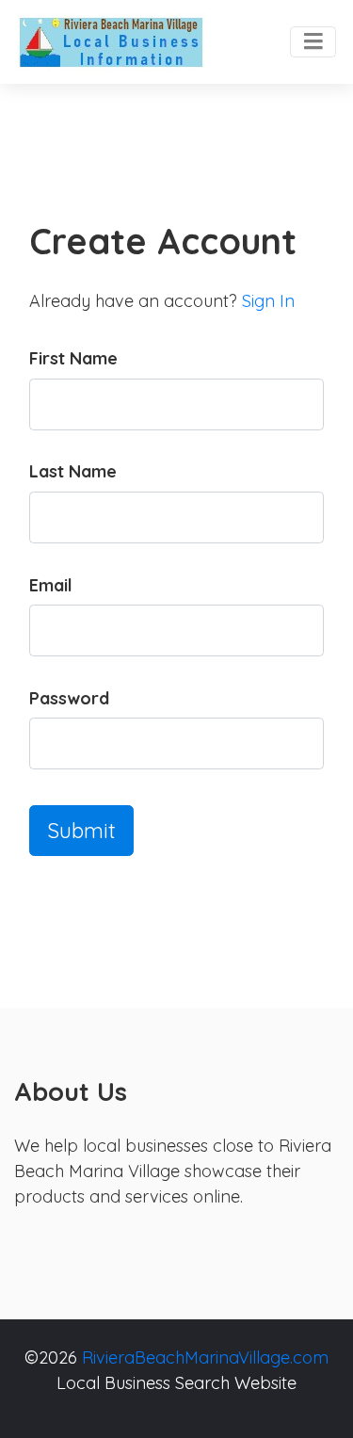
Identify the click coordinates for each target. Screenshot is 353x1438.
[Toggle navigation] (313, 42)
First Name (73, 358)
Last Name (73, 471)
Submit (81, 830)
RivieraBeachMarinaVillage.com (205, 1357)
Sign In (268, 301)
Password (69, 698)
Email (50, 585)
